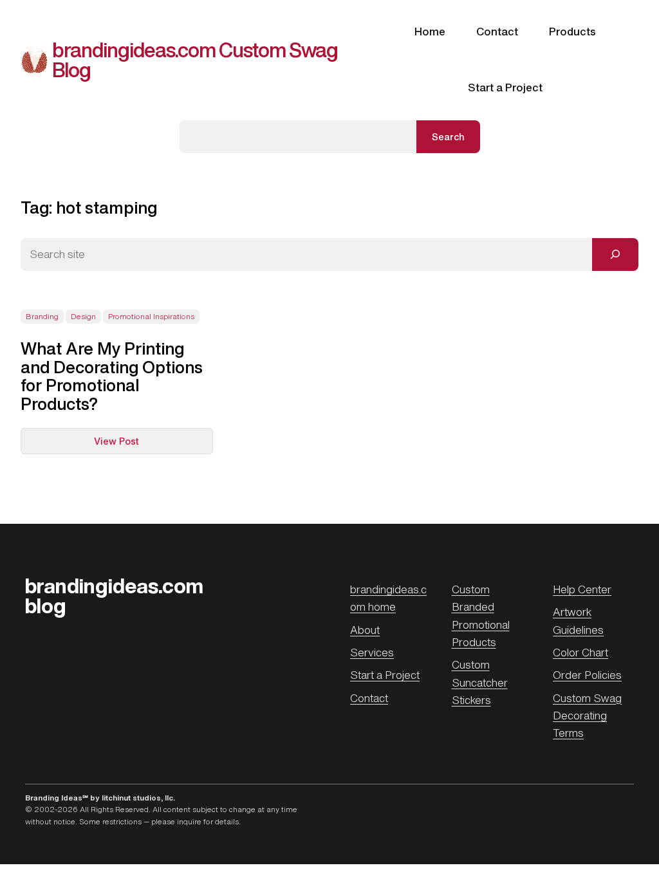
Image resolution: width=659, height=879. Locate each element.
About (365, 630)
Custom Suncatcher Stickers (480, 682)
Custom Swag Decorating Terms (587, 715)
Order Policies (587, 675)
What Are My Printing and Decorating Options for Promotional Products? (112, 375)
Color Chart (580, 652)
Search (448, 136)
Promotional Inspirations (151, 316)
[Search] (615, 254)
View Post (144, 444)
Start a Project (385, 675)
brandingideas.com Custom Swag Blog (195, 59)
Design (83, 316)
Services (372, 652)
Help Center (582, 589)
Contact (369, 698)
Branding (42, 316)
